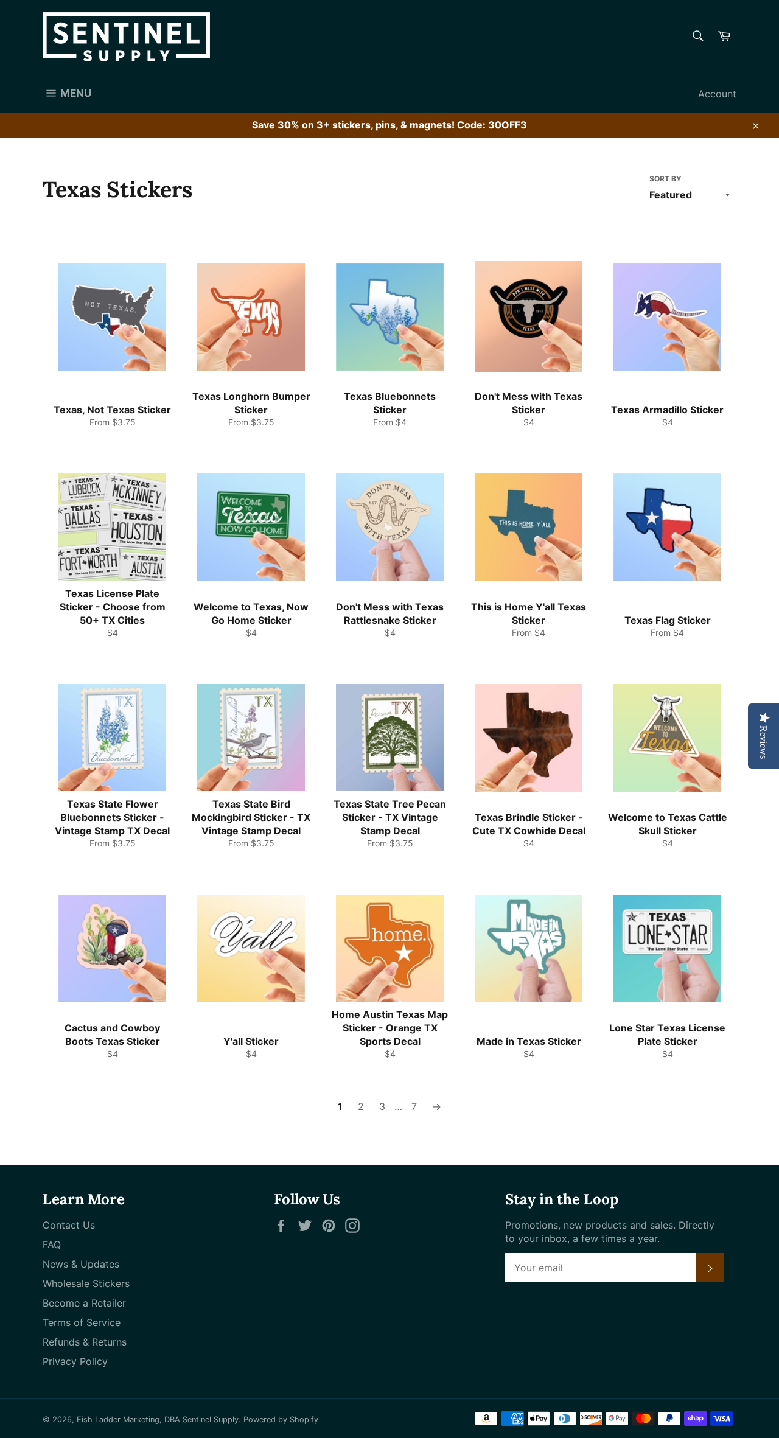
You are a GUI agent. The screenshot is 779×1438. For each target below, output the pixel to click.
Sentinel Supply (211, 1419)
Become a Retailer (84, 1303)
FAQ (52, 1244)
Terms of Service (82, 1322)
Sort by (665, 178)
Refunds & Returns (85, 1342)
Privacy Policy (75, 1361)
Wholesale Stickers (86, 1283)
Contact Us (69, 1225)
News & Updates (81, 1264)
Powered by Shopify (280, 1419)
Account (717, 94)
